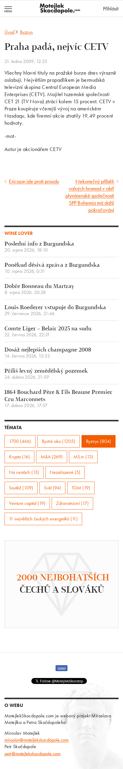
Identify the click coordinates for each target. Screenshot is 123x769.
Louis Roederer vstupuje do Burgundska (55, 310)
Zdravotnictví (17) (72, 503)
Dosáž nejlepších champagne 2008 (47, 352)
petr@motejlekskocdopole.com (32, 753)
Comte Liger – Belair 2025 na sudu (47, 331)
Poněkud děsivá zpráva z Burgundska (52, 268)
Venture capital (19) (27, 503)
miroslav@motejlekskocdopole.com (36, 740)
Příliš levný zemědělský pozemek (46, 374)
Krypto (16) (19, 457)
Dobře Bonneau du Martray (39, 289)
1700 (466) (20, 441)
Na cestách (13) (24, 472)
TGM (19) (81, 488)
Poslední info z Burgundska (39, 246)
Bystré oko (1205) (58, 441)
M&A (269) (52, 457)
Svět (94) (52, 488)
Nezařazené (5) (65, 472)
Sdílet (62, 668)
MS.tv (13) (83, 457)
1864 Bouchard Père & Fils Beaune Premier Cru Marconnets (58, 399)
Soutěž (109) (21, 488)
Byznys (26, 32)
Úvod (9, 32)
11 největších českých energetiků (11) (43, 519)
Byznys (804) (98, 441)
